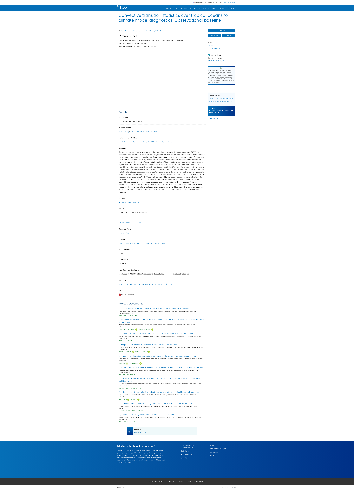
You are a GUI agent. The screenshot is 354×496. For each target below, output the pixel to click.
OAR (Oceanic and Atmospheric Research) (134, 142)
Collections (177, 8)
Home (168, 8)
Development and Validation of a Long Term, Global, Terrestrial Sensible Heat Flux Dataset (157, 403)
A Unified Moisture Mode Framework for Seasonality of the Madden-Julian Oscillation (155, 308)
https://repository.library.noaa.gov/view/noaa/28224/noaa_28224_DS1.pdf (145, 284)
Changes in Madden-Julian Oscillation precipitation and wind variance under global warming (158, 356)
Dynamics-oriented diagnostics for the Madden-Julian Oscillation (146, 414)
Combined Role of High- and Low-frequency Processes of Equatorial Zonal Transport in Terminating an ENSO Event (161, 379)
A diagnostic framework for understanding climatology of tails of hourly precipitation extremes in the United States (161, 320)
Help (224, 8)
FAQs (212, 456)
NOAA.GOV (225, 488)
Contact (172, 481)
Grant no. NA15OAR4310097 (130, 243)
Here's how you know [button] (229, 2)
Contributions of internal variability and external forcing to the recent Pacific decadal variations (159, 392)
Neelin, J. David (155, 31)
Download (221, 30)
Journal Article (124, 233)
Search (233, 8)
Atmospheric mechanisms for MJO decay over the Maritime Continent (148, 344)
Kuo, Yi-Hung (126, 31)
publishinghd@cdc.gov (216, 61)
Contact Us (214, 452)
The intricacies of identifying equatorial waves (221, 98)
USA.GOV (234, 488)
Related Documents (214, 48)
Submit (202, 8)
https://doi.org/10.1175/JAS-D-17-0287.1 (134, 223)
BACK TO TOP (214, 118)
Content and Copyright (218, 449)
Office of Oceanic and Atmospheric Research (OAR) (221, 111)
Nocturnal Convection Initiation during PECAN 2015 (221, 102)
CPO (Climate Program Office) (162, 142)
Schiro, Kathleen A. (140, 31)
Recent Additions (190, 8)
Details (210, 45)
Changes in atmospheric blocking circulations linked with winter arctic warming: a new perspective (161, 367)
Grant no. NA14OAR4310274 (154, 243)
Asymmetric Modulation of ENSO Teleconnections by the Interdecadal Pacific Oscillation (156, 333)
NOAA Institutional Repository (135, 446)
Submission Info (214, 8)
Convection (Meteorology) (130, 202)
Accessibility (200, 481)
